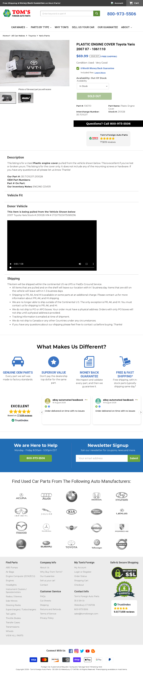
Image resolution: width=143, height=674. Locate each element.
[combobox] (70, 13)
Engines (10, 580)
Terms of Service (48, 613)
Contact (44, 585)
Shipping (44, 605)
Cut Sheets (45, 600)
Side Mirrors (11, 601)
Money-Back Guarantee (32, 3)
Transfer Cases (13, 622)
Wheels (9, 631)
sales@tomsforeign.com (86, 613)
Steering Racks (13, 605)
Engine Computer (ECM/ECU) (20, 576)
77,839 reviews (24, 415)
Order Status (80, 576)
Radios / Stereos (14, 596)
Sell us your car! (47, 580)
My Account (80, 567)
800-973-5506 (121, 14)
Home (6, 36)
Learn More (100, 73)
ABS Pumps (12, 567)
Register (87, 572)
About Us (44, 567)
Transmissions (12, 627)
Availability (82, 81)
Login (77, 572)
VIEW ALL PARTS (14, 635)
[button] (108, 138)
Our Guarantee (47, 576)
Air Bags (10, 572)
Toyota (32, 36)
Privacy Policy (47, 618)
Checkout (79, 585)
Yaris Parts (44, 36)
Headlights (11, 585)
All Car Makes (18, 36)
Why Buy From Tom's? (51, 572)
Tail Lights (11, 614)
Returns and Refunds (50, 609)
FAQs (42, 596)
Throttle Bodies (13, 618)
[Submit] (96, 13)
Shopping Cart (81, 580)
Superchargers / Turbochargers (21, 609)
